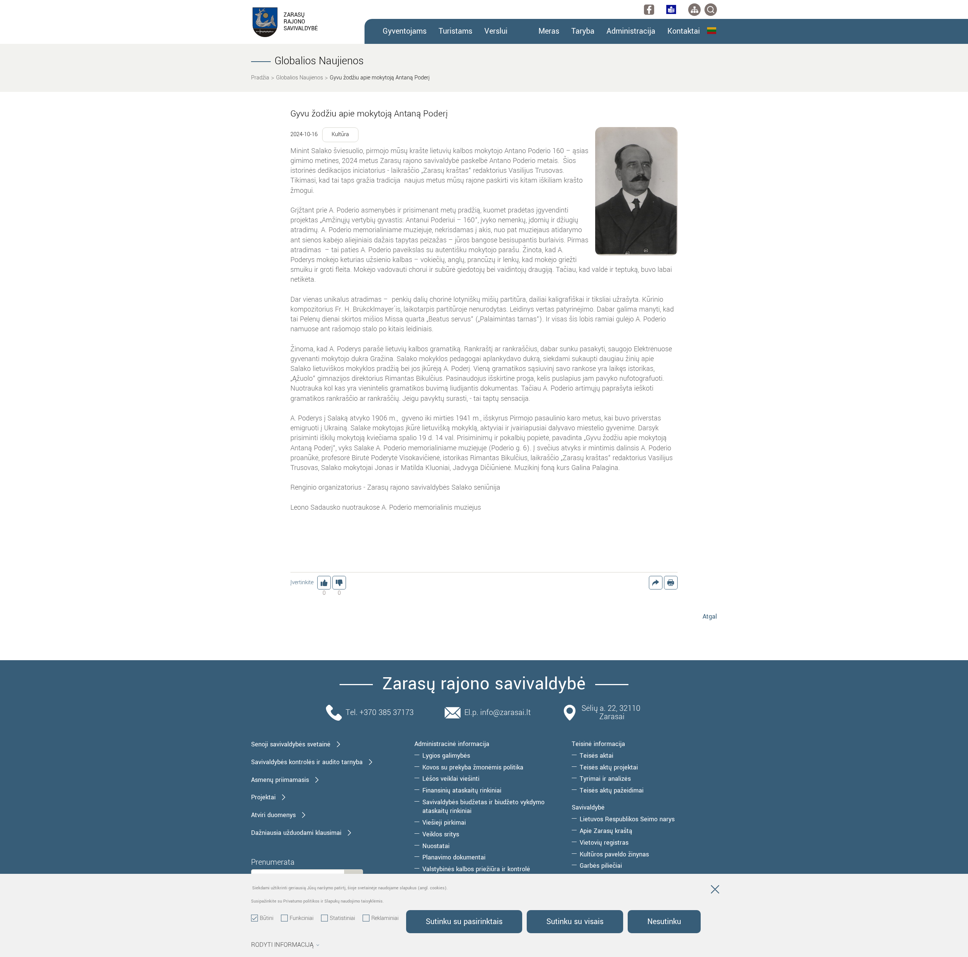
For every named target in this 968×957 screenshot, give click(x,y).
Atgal (710, 616)
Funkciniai (301, 918)
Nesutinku (664, 921)
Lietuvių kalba (712, 30)
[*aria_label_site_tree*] (694, 9)
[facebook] (649, 10)
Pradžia (260, 78)
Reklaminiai (385, 918)
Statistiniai (342, 918)
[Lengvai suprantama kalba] (671, 9)
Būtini (266, 918)
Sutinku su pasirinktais (464, 921)
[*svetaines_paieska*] (710, 9)
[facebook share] (655, 582)
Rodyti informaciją (282, 945)
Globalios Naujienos (299, 78)
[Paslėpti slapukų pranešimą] (715, 891)
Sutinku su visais (574, 921)
